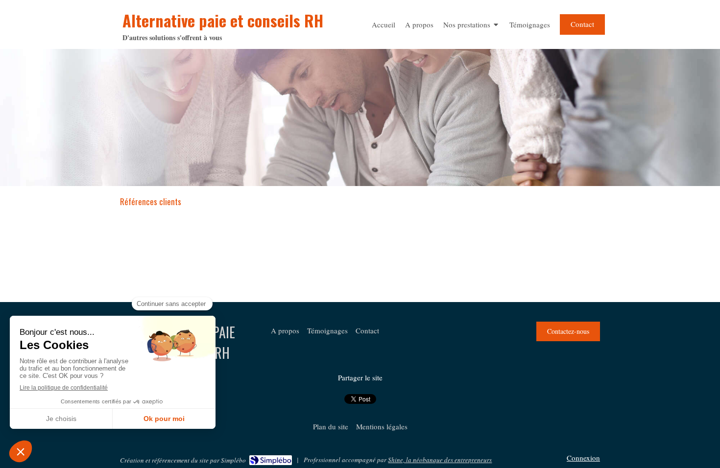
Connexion (583, 458)
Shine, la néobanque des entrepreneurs (440, 459)
